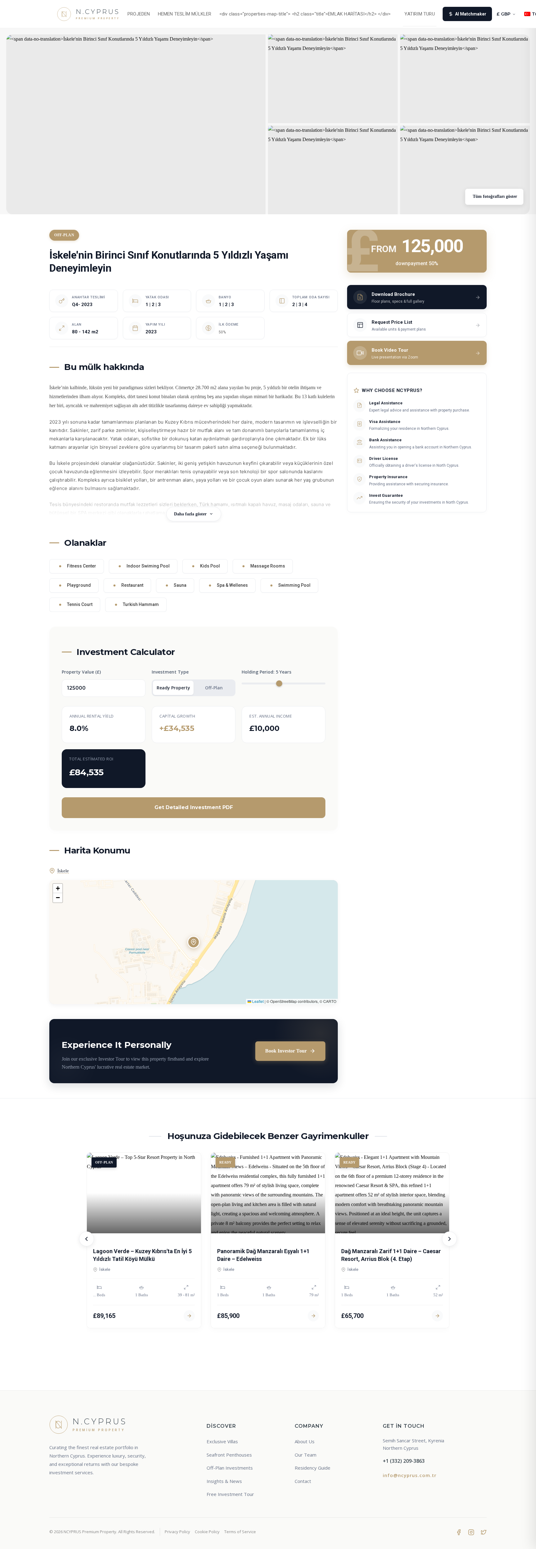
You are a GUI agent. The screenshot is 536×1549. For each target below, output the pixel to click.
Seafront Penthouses (229, 1455)
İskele (63, 870)
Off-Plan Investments (230, 1468)
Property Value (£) (81, 672)
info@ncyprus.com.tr (409, 1475)
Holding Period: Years (266, 672)
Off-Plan (214, 688)
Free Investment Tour (230, 1494)
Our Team (305, 1455)
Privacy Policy (177, 1531)
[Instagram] (471, 1531)
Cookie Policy (207, 1531)
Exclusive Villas (222, 1441)
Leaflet (257, 1001)
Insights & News (224, 1481)
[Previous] (86, 1238)
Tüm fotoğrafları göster (494, 196)
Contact (303, 1481)
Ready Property (173, 688)
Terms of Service (240, 1531)
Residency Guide (312, 1468)
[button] (193, 942)
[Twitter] (483, 1531)
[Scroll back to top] (519, 1539)
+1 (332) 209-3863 (404, 1461)
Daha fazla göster (190, 514)
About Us (305, 1441)
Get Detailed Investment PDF (193, 807)
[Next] (449, 1238)
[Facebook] (459, 1531)
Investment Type (170, 672)
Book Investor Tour (286, 1050)
